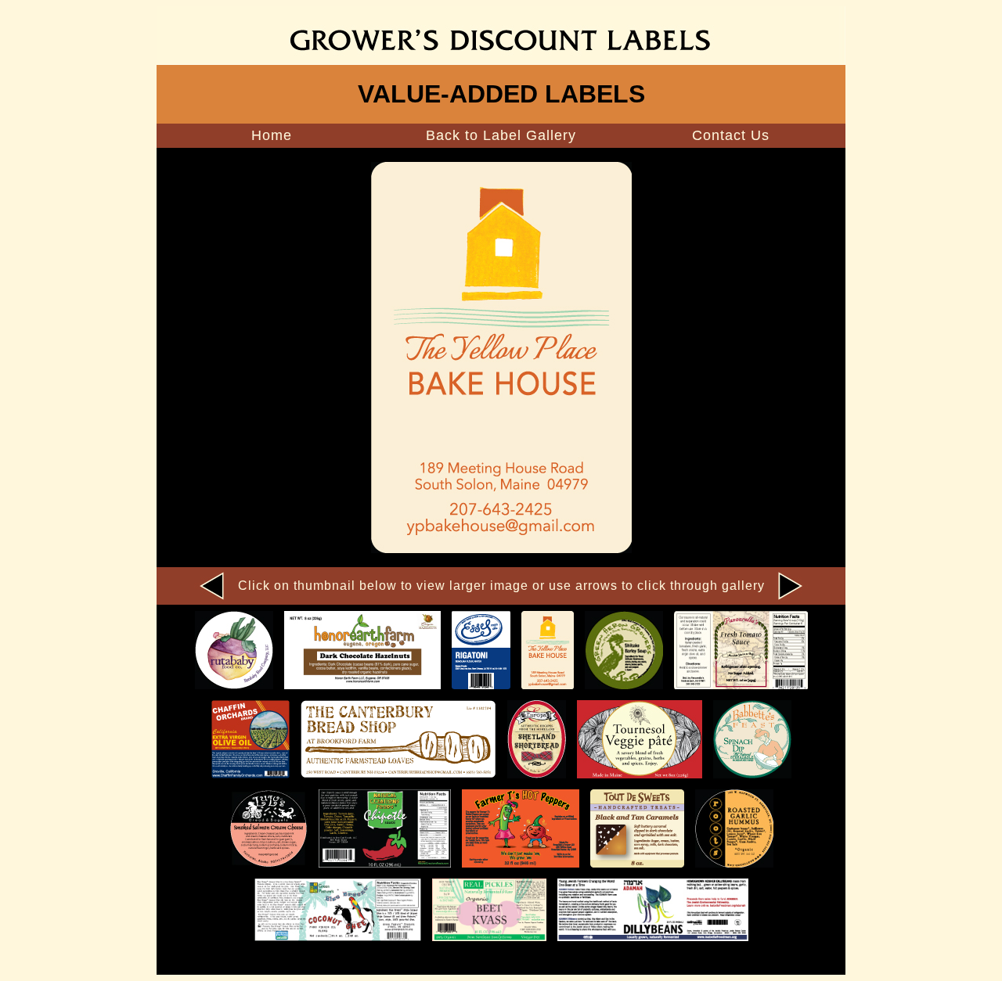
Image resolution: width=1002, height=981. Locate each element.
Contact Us (731, 135)
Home (271, 135)
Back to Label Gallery (501, 135)
